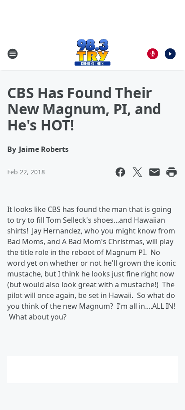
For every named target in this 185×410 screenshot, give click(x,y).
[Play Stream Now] (170, 53)
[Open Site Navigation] (12, 53)
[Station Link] (92, 53)
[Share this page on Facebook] (120, 172)
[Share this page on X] (137, 172)
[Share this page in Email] (154, 172)
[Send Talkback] (152, 53)
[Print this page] (171, 172)
